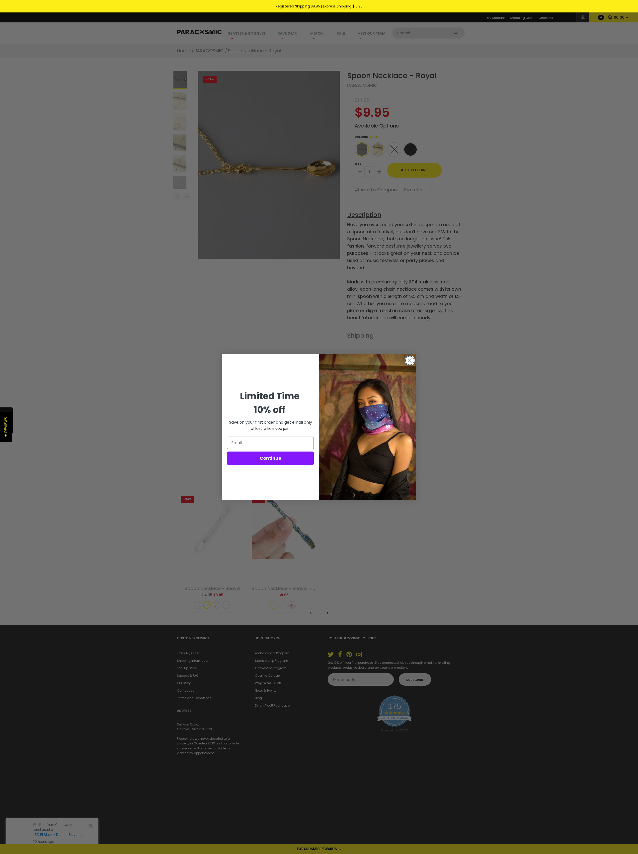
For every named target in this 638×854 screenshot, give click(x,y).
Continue (270, 458)
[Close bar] (635, 3)
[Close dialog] (409, 360)
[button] (6, 427)
